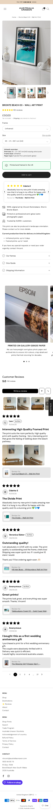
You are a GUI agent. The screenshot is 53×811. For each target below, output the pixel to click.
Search (5, 725)
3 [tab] (29, 361)
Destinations (7, 701)
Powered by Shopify (26, 806)
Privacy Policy (7, 744)
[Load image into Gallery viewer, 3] (21, 92)
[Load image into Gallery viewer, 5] (41, 92)
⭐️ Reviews (7, 704)
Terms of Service (9, 741)
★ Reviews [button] (51, 407)
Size (4, 135)
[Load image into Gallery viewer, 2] (11, 92)
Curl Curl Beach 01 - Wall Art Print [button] (26, 474)
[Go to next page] (43, 674)
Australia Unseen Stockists (13, 731)
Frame (5, 123)
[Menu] (5, 9)
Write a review (20, 391)
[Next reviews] (48, 191)
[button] (7, 110)
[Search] (48, 9)
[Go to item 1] (9, 403)
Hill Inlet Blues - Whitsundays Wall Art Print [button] (29, 569)
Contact (5, 710)
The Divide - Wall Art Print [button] (22, 518)
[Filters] (42, 391)
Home (14, 17)
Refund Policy (7, 738)
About (4, 707)
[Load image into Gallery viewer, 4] (31, 92)
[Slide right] (47, 93)
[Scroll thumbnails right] (48, 404)
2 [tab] (26, 361)
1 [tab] (24, 361)
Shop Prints (7, 722)
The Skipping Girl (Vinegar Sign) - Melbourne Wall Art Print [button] (25, 664)
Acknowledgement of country (14, 734)
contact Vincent (16, 248)
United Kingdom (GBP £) (25, 795)
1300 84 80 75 (8, 762)
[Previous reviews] (4, 191)
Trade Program (8, 728)
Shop (4, 698)
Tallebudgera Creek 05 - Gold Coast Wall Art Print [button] (29, 611)
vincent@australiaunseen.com (14, 758)
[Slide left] (5, 93)
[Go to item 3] (37, 403)
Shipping (16, 118)
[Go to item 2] (23, 403)
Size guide (46, 135)
